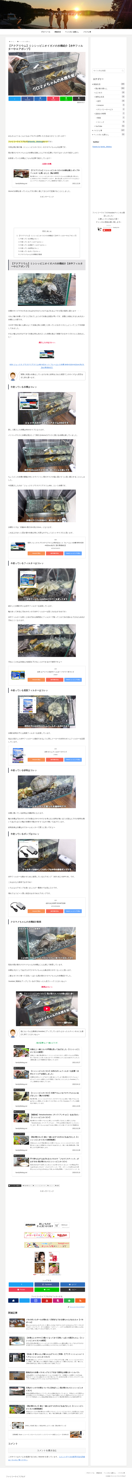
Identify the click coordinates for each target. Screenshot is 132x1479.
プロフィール (90, 1473)
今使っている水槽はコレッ (29, 239)
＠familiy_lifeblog (35, 142)
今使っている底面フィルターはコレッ (33, 245)
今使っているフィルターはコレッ (31, 242)
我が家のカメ (27, 1185)
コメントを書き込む (47, 1450)
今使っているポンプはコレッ (30, 251)
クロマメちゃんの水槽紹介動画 (31, 254)
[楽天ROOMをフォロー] (58, 1300)
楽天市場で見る (55, 553)
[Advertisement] (47, 118)
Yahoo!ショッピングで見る (73, 553)
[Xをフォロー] (24, 1300)
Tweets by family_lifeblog (102, 147)
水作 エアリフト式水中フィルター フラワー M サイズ (55, 672)
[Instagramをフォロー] (36, 1300)
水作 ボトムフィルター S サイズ (55, 752)
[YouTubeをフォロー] (47, 1300)
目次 (44, 231)
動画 (58, 1185)
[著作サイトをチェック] (13, 1300)
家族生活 (99, 1473)
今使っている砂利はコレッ (29, 248)
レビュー (51, 1185)
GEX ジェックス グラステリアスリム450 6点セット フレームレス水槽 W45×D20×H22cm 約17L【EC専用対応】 (47, 366)
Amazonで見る (36, 553)
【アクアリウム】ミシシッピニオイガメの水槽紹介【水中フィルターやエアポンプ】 (47, 235)
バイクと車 (121, 1473)
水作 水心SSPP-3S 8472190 (55, 903)
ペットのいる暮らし (15, 1185)
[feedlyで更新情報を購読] (69, 1300)
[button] (79, 99)
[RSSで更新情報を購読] (80, 1300)
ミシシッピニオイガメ (40, 1185)
